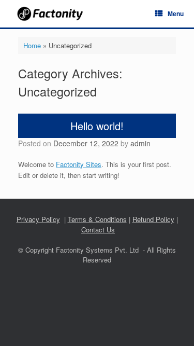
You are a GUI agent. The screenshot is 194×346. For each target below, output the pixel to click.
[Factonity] (50, 13)
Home (32, 45)
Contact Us (98, 229)
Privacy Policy (38, 219)
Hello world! (97, 125)
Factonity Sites (78, 164)
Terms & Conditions (97, 219)
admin (140, 143)
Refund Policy (153, 219)
